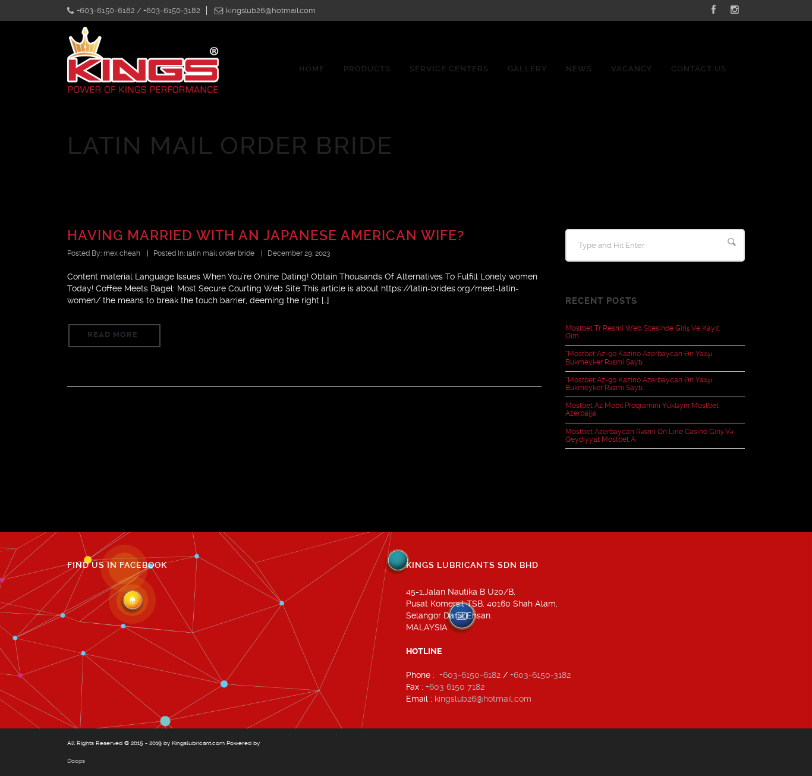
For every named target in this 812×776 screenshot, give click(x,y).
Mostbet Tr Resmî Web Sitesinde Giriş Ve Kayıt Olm (642, 332)
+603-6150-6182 (470, 675)
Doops (76, 761)
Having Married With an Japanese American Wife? (265, 236)
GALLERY (527, 68)
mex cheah (121, 253)
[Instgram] (734, 10)
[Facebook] (713, 10)
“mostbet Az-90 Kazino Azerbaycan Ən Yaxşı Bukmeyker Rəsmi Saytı (638, 358)
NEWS (579, 68)
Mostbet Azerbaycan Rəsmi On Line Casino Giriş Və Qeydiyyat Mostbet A (649, 436)
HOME (312, 68)
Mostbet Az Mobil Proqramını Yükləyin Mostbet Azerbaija (642, 409)
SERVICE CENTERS (449, 68)
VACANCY (631, 68)
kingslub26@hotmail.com (483, 698)
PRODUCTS (367, 68)
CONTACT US (698, 68)
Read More (112, 334)
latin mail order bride (220, 253)
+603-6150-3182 (540, 675)
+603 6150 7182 (455, 687)
